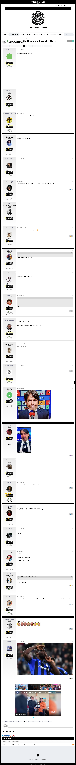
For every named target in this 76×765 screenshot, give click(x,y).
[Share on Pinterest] (14, 736)
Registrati (71, 5)
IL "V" (10, 574)
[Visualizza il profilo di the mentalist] (9, 165)
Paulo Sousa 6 (10, 619)
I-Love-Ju (30, 576)
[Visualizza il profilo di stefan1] (9, 648)
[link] (17, 692)
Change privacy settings (34, 764)
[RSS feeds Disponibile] (73, 745)
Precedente (7, 46)
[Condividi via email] (12, 736)
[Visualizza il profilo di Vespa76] (9, 535)
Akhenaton (10, 460)
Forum (5, 34)
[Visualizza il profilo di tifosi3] (9, 489)
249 (13, 46)
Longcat (10, 506)
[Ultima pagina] (42, 46)
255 (28, 46)
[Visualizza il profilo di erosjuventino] (9, 372)
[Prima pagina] (3, 46)
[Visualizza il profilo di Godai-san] (9, 603)
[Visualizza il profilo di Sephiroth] (9, 188)
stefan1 (10, 641)
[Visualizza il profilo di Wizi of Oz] (9, 98)
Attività (22, 34)
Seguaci (69, 40)
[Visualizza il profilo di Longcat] (9, 513)
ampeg (10, 388)
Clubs (60, 34)
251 (18, 46)
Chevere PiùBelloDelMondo (9, 319)
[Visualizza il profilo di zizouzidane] (9, 234)
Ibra (10, 204)
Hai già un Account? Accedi (60, 5)
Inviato (20, 49)
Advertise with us (43, 764)
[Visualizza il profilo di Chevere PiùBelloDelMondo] (9, 327)
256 (31, 46)
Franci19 (10, 551)
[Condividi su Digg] (7, 736)
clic (10, 272)
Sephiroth (10, 181)
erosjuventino (10, 365)
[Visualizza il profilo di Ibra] (9, 212)
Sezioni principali (14, 34)
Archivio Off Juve (20, 43)
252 (21, 46)
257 (33, 46)
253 (23, 46)
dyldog (10, 250)
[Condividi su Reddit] (10, 736)
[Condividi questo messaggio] (72, 49)
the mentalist (10, 158)
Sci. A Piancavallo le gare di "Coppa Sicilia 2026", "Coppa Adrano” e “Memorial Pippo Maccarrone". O (38, 692)
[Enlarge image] (34, 404)
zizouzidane (10, 227)
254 (26, 46)
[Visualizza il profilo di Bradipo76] (9, 143)
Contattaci (35, 34)
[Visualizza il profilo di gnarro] (9, 302)
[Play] (46, 687)
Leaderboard (53, 34)
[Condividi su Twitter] (3, 736)
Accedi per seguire (63, 40)
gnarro (10, 295)
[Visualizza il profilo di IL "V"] (9, 581)
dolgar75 (10, 425)
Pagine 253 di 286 (48, 46)
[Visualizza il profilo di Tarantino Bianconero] (9, 120)
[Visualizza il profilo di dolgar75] (9, 432)
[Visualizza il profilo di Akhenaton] (9, 467)
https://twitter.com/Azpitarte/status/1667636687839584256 (28, 484)
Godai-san (10, 596)
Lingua (35, 757)
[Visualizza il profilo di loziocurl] (9, 56)
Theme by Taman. (43, 759)
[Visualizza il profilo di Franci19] (9, 558)
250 (16, 46)
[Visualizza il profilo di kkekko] (4, 41)
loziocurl (10, 49)
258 (36, 46)
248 (10, 46)
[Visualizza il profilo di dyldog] (9, 257)
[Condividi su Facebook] (5, 736)
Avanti (39, 46)
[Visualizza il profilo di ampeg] (9, 395)
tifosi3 (10, 482)
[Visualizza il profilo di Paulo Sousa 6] (9, 626)
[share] (59, 692)
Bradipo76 (10, 136)
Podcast (29, 34)
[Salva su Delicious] (9, 736)
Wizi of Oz (10, 91)
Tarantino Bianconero (10, 113)
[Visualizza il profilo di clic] (9, 280)
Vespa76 (10, 528)
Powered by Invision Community (34, 759)
